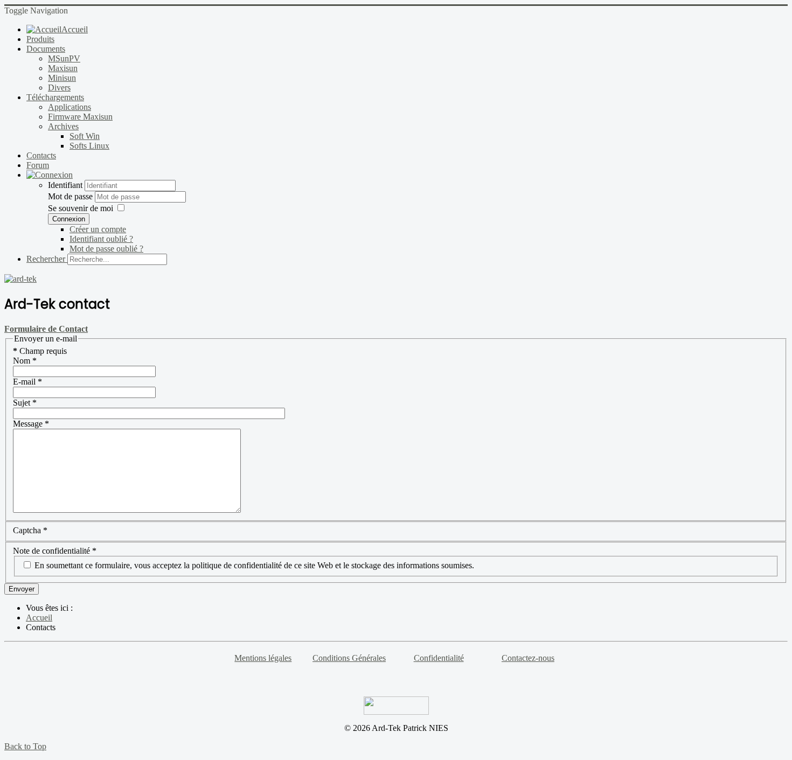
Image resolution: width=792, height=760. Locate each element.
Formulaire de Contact (46, 328)
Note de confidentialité (54, 550)
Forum (37, 165)
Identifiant (65, 185)
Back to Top (25, 746)
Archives (63, 126)
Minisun (62, 77)
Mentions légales (262, 658)
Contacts (41, 155)
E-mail (27, 381)
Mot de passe (71, 196)
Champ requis (40, 350)
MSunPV (64, 58)
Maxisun (63, 68)
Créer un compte (98, 229)
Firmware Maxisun (80, 116)
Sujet (25, 402)
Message (31, 423)
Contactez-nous (528, 658)
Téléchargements (55, 97)
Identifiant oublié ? (101, 238)
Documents (45, 48)
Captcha (30, 530)
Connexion (68, 219)
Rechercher (45, 258)
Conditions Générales (349, 658)
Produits (40, 39)
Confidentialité (439, 658)
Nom (25, 360)
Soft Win (85, 136)
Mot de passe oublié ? (106, 248)
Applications (69, 106)
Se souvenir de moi (80, 208)
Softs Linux (89, 145)
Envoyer (21, 589)
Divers (59, 87)
